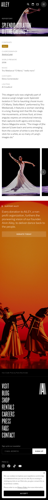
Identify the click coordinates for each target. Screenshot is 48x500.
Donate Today (24, 234)
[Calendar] (33, 4)
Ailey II (5, 46)
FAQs (5, 428)
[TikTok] (14, 466)
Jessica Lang (7, 54)
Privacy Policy (22, 487)
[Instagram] (3, 466)
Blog (5, 393)
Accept (24, 493)
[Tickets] (38, 4)
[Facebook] (8, 466)
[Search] (28, 4)
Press (6, 421)
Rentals (8, 407)
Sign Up (39, 451)
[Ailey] (6, 4)
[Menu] (44, 4)
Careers (8, 414)
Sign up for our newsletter (11, 446)
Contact (8, 435)
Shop (6, 400)
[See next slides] (43, 172)
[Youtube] (20, 466)
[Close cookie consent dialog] (44, 473)
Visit (5, 386)
